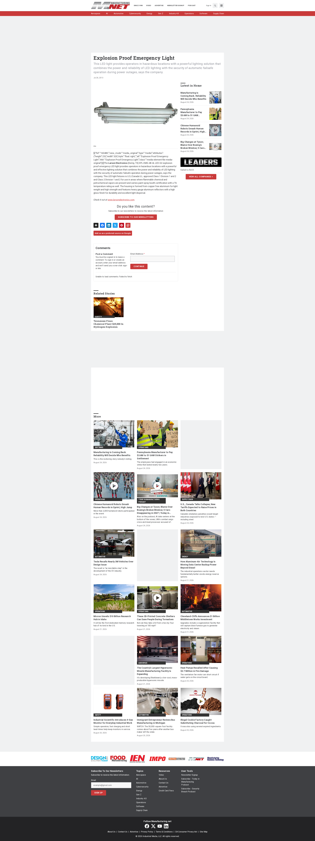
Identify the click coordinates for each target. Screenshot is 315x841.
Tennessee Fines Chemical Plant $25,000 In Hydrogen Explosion (108, 324)
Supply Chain (187, 499)
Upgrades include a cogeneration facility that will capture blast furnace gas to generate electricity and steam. (200, 626)
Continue (139, 266)
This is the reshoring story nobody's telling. (113, 459)
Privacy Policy (147, 832)
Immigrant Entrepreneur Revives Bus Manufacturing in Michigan (156, 721)
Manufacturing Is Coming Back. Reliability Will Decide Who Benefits (193, 95)
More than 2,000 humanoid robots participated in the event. (114, 512)
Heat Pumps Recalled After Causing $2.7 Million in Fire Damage (199, 669)
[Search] (215, 5)
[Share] (102, 225)
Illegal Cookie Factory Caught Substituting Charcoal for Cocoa (198, 721)
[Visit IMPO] (157, 759)
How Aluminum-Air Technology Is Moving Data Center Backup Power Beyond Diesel (199, 564)
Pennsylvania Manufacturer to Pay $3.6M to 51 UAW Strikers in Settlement (192, 112)
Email (93, 780)
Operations (143, 447)
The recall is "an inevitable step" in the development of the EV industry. (110, 569)
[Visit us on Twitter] (153, 826)
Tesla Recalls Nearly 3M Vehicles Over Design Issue (113, 563)
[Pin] (121, 225)
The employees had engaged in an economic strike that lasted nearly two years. (156, 463)
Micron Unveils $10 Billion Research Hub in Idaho (112, 618)
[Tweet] (115, 225)
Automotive (100, 557)
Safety (98, 317)
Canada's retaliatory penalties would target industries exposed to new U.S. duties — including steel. (199, 517)
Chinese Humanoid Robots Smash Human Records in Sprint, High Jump (193, 128)
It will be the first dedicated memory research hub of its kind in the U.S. (114, 624)
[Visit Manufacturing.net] (196, 759)
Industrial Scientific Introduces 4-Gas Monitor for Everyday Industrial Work (113, 721)
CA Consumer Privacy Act (186, 832)
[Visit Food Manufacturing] (118, 759)
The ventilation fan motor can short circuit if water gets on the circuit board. (200, 675)
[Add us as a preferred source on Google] (128, 225)
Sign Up (98, 793)
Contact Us (122, 832)
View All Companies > (201, 176)
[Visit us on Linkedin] (166, 826)
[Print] (96, 225)
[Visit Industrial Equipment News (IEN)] (137, 759)
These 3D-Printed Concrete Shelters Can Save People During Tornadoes (156, 618)
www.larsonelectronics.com (121, 199)
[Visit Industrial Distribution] (176, 759)
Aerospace (142, 663)
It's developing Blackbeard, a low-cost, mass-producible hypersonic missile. (157, 679)
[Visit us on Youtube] (160, 826)
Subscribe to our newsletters (135, 217)
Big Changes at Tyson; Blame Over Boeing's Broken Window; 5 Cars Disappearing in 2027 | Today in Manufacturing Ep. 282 (193, 145)
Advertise (134, 832)
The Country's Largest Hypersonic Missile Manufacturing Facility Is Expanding (154, 671)
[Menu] (221, 5)
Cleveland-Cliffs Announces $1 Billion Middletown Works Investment (200, 618)
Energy (185, 557)
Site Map (203, 832)
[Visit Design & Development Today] (99, 759)
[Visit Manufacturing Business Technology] (215, 759)
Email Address (137, 254)
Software (99, 447)
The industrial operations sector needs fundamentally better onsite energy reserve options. (200, 574)
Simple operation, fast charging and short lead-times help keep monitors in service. (112, 727)
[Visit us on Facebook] (147, 826)
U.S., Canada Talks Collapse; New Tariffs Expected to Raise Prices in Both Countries (198, 507)
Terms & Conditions (164, 832)
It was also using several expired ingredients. (201, 726)
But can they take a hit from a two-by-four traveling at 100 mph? (155, 624)
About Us (111, 832)
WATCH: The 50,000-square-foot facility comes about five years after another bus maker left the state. (155, 729)
